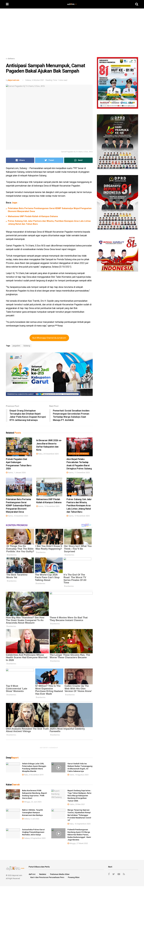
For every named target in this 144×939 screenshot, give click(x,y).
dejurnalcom (13, 80)
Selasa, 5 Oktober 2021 (34, 80)
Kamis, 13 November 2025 (48, 506)
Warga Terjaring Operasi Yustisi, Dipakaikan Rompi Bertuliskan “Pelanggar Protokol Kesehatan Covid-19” (80, 815)
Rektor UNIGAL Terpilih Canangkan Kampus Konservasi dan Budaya (32, 812)
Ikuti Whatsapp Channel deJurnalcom (49, 338)
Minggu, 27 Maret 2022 (78, 843)
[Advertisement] (72, 34)
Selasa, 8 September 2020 (34, 838)
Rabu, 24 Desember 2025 (48, 454)
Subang (26, 346)
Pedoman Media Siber (60, 874)
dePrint (32, 874)
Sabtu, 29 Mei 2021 (77, 804)
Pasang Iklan (73, 877)
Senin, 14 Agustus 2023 (78, 775)
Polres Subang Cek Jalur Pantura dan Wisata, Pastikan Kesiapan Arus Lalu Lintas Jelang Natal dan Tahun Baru (79, 505)
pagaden (16, 346)
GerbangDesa (14, 494)
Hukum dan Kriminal (18, 454)
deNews (11, 59)
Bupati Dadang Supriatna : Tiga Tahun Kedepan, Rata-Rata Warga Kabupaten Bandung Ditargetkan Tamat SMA (80, 795)
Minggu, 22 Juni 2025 (32, 802)
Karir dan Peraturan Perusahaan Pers (47, 877)
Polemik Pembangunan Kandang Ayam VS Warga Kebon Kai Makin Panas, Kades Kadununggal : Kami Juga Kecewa (79, 834)
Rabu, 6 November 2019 (33, 775)
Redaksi (42, 874)
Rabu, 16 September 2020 (79, 824)
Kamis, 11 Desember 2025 (79, 472)
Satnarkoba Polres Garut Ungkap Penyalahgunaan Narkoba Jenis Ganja (33, 832)
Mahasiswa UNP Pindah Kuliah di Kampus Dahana (33, 216)
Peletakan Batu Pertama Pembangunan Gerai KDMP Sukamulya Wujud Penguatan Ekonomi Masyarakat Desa (18, 505)
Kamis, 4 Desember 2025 (17, 516)
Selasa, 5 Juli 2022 (31, 819)
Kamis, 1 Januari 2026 (16, 472)
